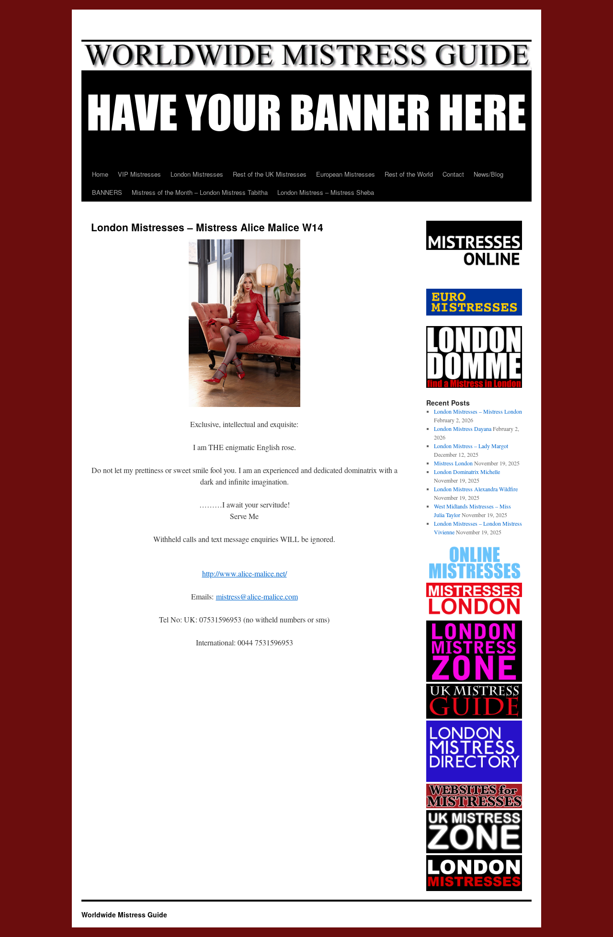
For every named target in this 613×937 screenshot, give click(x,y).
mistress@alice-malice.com (257, 596)
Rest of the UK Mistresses (269, 174)
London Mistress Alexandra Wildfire (476, 489)
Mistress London (453, 463)
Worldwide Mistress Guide (124, 914)
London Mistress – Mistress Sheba (325, 192)
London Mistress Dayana (462, 428)
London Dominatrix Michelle (467, 471)
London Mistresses (196, 174)
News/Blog (488, 174)
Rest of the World (409, 174)
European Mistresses (345, 174)
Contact (453, 174)
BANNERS (107, 192)
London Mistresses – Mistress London (478, 411)
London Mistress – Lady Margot (471, 446)
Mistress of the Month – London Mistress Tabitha (200, 192)
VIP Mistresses (139, 174)
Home (100, 174)
